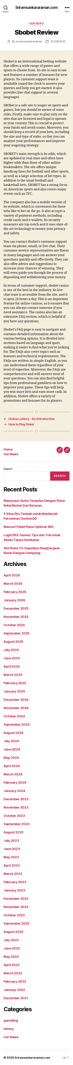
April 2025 (12, 666)
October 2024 (14, 716)
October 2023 (14, 816)
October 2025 (14, 625)
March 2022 (13, 973)
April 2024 (12, 766)
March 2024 (13, 774)
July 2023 (11, 840)
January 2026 (14, 600)
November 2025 (16, 617)
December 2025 (16, 608)
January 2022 (14, 990)
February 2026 (15, 592)
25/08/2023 (58, 41)
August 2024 (13, 733)
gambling (11, 1020)
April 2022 (11, 965)
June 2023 (12, 849)
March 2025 (13, 675)
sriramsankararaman (29, 41)
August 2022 (13, 932)
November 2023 (16, 807)
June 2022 (12, 948)
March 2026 (13, 583)
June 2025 (12, 658)
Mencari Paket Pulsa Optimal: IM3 (29, 527)
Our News (36, 23)
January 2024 (14, 791)
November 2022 (16, 907)
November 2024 (16, 708)
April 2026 (12, 575)
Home (8, 449)
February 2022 (15, 981)
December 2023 (16, 799)
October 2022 (14, 915)
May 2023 (11, 857)
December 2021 (16, 998)
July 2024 (11, 741)
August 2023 (13, 832)
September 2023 (17, 824)
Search (8, 469)
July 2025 (11, 650)
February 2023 (15, 882)
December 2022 (16, 898)
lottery (9, 1029)
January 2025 (14, 691)
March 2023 (13, 874)
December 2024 (16, 699)
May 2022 (11, 956)
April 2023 (12, 865)
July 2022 (11, 940)
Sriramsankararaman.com (36, 7)
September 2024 (17, 724)
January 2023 (14, 890)
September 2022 (16, 923)
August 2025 (13, 641)
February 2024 (15, 782)
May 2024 (11, 758)
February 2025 (15, 683)
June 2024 (12, 749)
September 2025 (17, 633)
